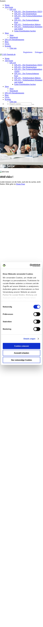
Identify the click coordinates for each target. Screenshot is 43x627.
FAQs (7, 44)
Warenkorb (14, 37)
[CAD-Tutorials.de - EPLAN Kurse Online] (8, 54)
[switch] (36, 314)
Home (7, 5)
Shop (7, 33)
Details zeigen (29, 339)
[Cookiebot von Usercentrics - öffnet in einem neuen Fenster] (30, 265)
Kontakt (8, 46)
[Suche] (33, 104)
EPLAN (13, 9)
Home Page (20, 184)
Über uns (13, 48)
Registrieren (27, 52)
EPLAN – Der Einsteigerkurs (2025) (28, 12)
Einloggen (39, 52)
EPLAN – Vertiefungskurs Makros (27, 24)
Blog (6, 42)
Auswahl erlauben (21, 353)
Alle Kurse (9, 7)
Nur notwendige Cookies (21, 360)
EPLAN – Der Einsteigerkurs (25, 14)
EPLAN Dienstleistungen (14, 40)
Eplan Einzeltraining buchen (25, 31)
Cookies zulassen (21, 346)
